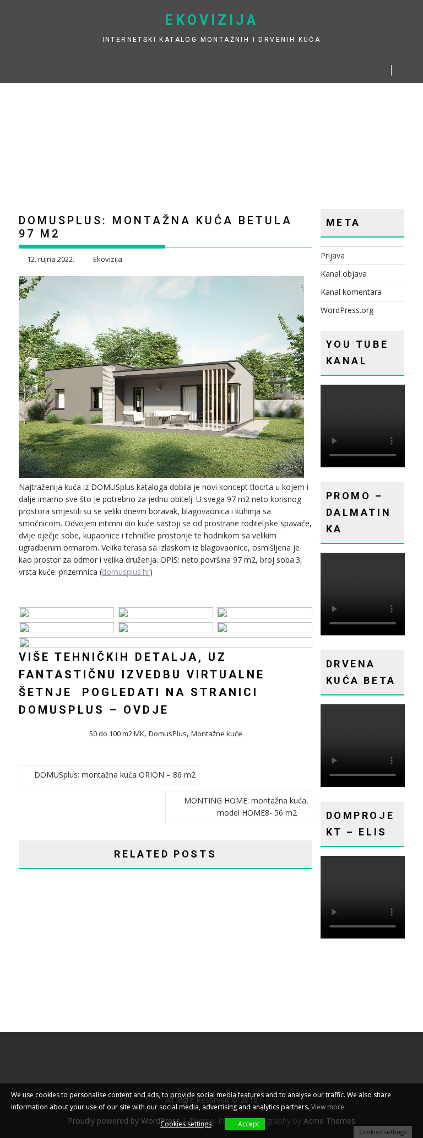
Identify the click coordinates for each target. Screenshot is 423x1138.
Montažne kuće (216, 733)
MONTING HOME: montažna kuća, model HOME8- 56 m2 (246, 806)
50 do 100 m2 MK (116, 733)
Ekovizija (211, 20)
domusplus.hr (126, 572)
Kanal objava (344, 273)
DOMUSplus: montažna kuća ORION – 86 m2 (115, 774)
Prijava (333, 255)
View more (327, 1107)
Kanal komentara (351, 292)
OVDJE (146, 709)
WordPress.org (347, 310)
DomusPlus (168, 733)
